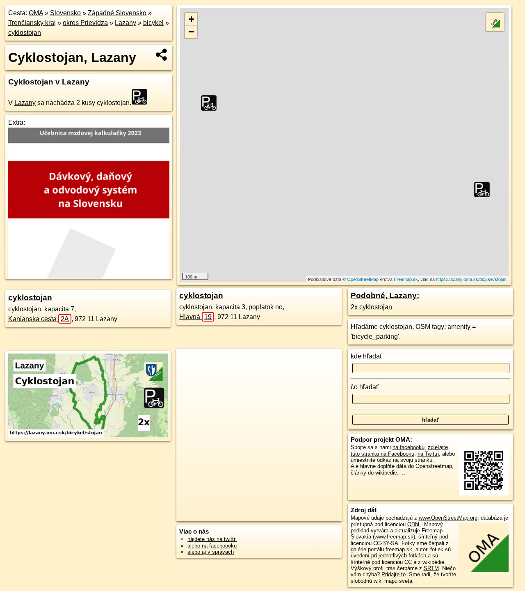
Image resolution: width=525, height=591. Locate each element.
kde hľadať (366, 356)
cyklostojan (24, 32)
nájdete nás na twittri (212, 539)
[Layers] (495, 22)
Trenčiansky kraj (32, 22)
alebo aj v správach (210, 552)
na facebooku (409, 447)
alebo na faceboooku (212, 546)
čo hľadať (365, 386)
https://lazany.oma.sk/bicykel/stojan (471, 279)
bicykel (153, 22)
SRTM (431, 568)
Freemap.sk (406, 279)
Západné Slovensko (117, 12)
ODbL (414, 524)
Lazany (125, 22)
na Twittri (428, 454)
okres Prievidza (85, 22)
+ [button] (191, 19)
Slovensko (65, 12)
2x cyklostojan (371, 306)
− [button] (191, 32)
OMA (36, 12)
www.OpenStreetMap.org (448, 518)
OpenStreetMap (363, 279)
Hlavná (195, 316)
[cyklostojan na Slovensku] (142, 97)
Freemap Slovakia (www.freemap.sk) (397, 533)
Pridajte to (393, 574)
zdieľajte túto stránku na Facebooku (399, 450)
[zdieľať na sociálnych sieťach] (162, 54)
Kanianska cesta (38, 318)
